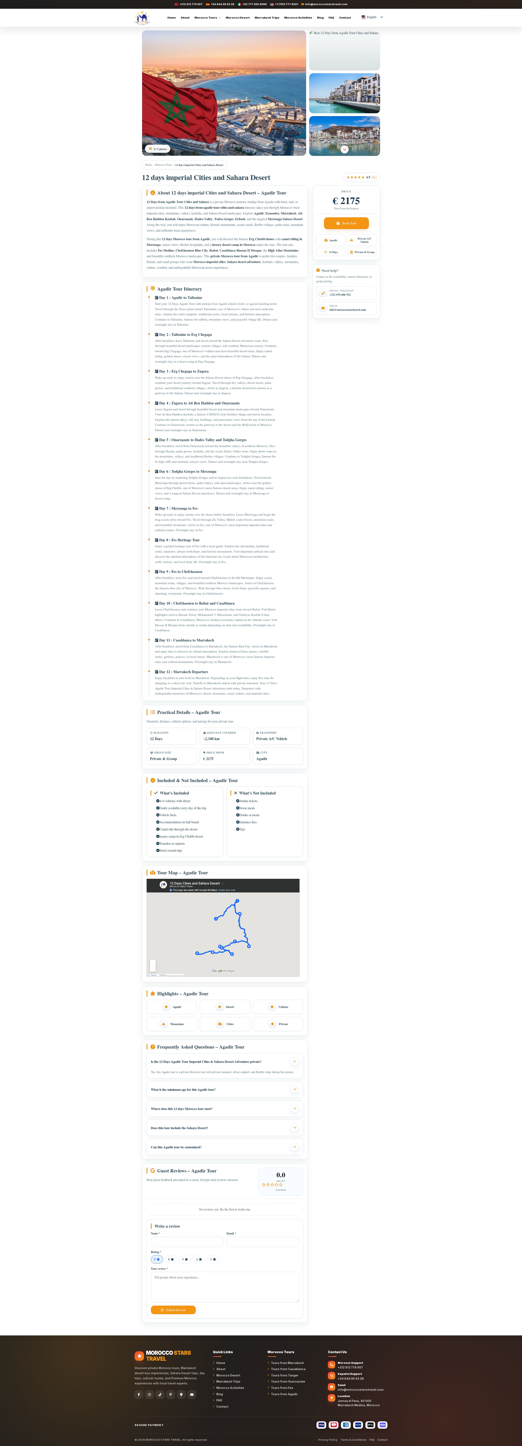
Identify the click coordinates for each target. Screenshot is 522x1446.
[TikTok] (160, 1394)
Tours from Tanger (284, 1375)
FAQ (331, 17)
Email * (231, 1233)
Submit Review (176, 1310)
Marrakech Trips (267, 17)
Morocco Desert (238, 17)
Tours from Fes (282, 1387)
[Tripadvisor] (181, 1394)
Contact (345, 17)
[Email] (192, 1394)
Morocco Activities (298, 17)
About (185, 17)
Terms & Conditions (353, 1439)
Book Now (349, 223)
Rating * (156, 1252)
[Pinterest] (170, 1394)
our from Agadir (198, 238)
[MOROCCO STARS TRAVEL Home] (142, 18)
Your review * (159, 1269)
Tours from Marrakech (287, 1363)
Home (171, 17)
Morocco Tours (206, 17)
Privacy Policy (327, 1439)
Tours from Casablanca (288, 1369)
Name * (155, 1233)
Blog (320, 17)
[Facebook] (139, 1394)
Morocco (229, 202)
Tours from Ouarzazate (288, 1381)
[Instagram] (149, 1394)
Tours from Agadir (284, 1394)
